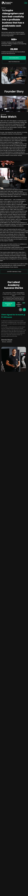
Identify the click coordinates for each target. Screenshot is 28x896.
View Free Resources (14, 61)
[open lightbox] (13, 359)
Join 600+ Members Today (14, 271)
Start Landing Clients (14, 57)
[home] (8, 2)
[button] (25, 3)
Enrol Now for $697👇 (8, 304)
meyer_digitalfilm (7, 341)
